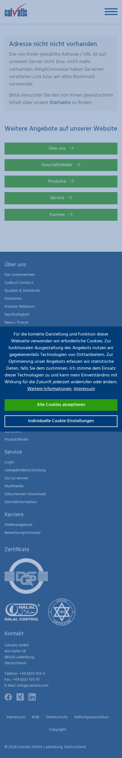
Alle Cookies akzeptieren (61, 405)
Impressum (84, 389)
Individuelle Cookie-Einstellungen (61, 421)
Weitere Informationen (49, 389)
